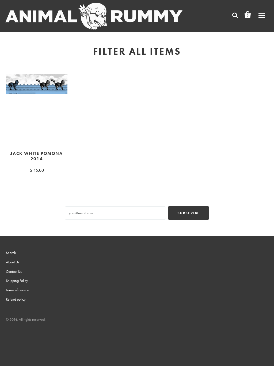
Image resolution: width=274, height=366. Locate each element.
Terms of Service (17, 289)
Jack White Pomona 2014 (36, 156)
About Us (12, 262)
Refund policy (15, 299)
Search (11, 252)
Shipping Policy (17, 280)
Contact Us (14, 271)
